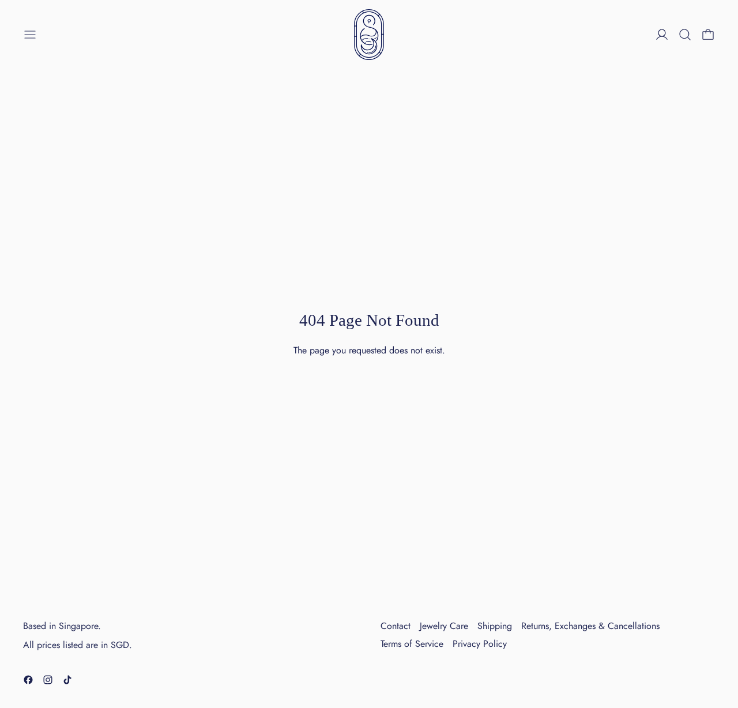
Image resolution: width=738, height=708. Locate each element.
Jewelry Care (444, 625)
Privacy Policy (480, 643)
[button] (685, 35)
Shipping (494, 625)
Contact (396, 625)
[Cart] (708, 35)
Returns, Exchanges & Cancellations (590, 625)
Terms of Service (412, 643)
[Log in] (662, 35)
